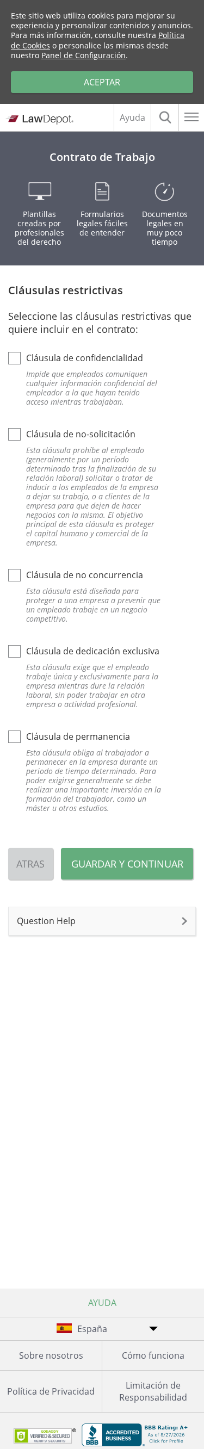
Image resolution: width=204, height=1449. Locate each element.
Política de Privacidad (51, 1391)
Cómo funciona (153, 1355)
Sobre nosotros (51, 1355)
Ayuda (132, 117)
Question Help (46, 921)
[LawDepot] (39, 119)
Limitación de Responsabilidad (153, 1391)
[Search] (164, 117)
